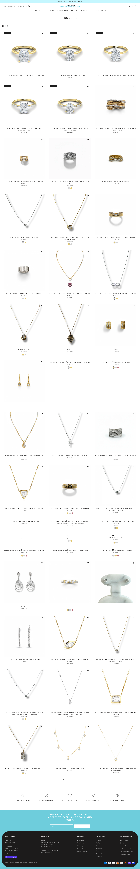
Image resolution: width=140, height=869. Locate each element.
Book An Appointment (10, 6)
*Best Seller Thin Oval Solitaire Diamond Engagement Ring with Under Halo (70, 129)
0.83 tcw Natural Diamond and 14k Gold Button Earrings (24, 678)
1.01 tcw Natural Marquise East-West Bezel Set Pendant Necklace (70, 787)
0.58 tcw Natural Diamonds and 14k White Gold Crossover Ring (115, 459)
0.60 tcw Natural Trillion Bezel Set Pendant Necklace (24, 511)
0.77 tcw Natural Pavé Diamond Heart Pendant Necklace (70, 621)
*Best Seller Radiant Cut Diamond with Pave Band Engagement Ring (24, 129)
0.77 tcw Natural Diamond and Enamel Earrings (24, 621)
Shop (9, 14)
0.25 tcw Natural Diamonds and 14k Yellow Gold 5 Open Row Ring (24, 182)
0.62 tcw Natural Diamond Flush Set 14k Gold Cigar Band (70, 511)
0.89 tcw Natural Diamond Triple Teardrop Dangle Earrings (24, 733)
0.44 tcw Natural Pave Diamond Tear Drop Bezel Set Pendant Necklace (24, 348)
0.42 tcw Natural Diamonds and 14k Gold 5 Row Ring (24, 293)
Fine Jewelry (49, 10)
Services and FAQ (100, 10)
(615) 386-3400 (23, 6)
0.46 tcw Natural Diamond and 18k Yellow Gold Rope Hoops (115, 348)
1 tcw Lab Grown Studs (116, 732)
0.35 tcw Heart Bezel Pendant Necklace (24, 237)
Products (14, 14)
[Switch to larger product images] (3, 26)
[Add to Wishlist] (42, 33)
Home (5, 14)
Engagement (38, 10)
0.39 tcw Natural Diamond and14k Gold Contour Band (116, 237)
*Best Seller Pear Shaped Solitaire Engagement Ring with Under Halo (116, 76)
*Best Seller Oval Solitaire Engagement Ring (70, 75)
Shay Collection (62, 10)
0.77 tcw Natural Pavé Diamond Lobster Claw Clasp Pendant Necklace (116, 622)
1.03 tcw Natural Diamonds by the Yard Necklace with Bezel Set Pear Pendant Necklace (70, 840)
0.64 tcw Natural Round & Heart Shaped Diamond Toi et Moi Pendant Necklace (115, 512)
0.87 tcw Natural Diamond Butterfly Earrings (116, 678)
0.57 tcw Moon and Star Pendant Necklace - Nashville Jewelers (24, 459)
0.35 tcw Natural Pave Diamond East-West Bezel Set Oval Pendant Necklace (70, 238)
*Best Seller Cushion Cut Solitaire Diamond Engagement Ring (24, 76)
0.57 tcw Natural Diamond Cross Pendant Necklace (70, 458)
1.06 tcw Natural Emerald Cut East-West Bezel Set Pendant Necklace (115, 840)
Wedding (74, 10)
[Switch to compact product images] (7, 26)
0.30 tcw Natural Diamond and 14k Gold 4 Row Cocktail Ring (70, 182)
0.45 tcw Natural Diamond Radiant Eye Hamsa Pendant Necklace (70, 348)
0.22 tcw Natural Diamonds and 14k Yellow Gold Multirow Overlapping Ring (115, 129)
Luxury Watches (85, 10)
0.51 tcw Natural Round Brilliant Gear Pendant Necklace (70, 404)
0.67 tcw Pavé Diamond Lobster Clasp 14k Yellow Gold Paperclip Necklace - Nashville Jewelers (70, 566)
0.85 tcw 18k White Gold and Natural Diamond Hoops (70, 678)
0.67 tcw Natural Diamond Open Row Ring (24, 565)
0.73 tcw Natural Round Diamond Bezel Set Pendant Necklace (116, 566)
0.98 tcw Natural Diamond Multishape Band (70, 732)
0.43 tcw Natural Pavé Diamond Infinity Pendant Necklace (116, 293)
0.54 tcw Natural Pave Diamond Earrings (116, 404)
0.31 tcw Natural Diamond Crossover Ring (116, 181)
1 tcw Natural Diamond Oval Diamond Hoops (24, 786)
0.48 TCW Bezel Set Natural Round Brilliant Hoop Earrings (24, 404)
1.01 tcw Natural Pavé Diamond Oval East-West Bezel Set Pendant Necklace (115, 787)
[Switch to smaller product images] (5, 26)
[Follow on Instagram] (29, 6)
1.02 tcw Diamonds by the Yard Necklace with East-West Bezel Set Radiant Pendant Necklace (24, 840)
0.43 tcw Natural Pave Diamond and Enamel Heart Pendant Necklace (70, 294)
